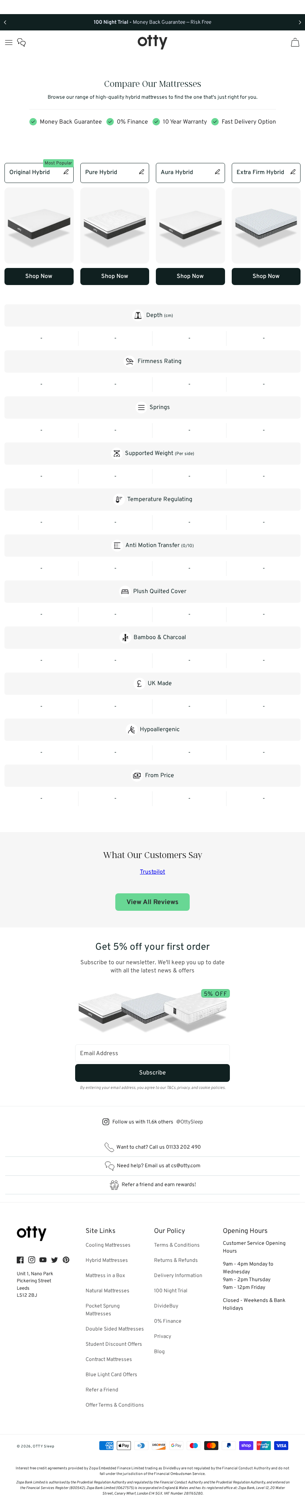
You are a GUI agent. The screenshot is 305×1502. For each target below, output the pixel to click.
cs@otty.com (185, 1166)
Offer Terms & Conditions (115, 1405)
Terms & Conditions (177, 1245)
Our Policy (169, 1231)
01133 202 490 (183, 1147)
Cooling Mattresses (108, 1245)
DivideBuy (166, 1306)
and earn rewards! (159, 1185)
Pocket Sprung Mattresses (103, 1310)
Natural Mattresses (107, 1291)
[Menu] (8, 42)
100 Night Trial (170, 1291)
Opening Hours (245, 1231)
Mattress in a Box (105, 1276)
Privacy (162, 1337)
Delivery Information (178, 1276)
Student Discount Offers (114, 1344)
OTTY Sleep (43, 1446)
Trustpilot (152, 872)
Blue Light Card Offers (111, 1375)
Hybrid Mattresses (107, 1260)
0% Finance (168, 1321)
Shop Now (38, 276)
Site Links (100, 1231)
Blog (159, 1352)
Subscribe (152, 1073)
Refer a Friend (102, 1390)
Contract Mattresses (109, 1360)
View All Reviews (152, 902)
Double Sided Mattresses (115, 1329)
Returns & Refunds (176, 1260)
